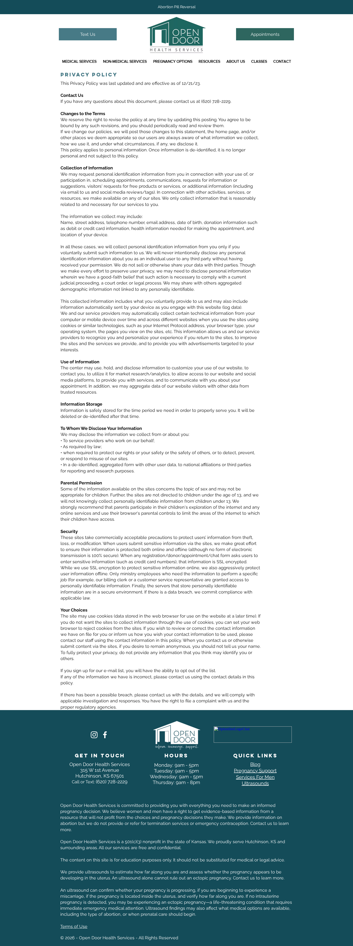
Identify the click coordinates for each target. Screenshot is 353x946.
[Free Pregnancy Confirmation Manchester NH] (105, 734)
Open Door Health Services (99, 764)
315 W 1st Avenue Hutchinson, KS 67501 (99, 773)
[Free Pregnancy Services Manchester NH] (94, 734)
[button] (79, 62)
